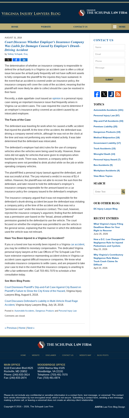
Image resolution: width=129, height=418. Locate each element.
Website (46, 26)
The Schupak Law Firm (41, 406)
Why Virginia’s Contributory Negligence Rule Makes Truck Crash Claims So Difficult (108, 259)
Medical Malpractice (107, 137)
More (122, 26)
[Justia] (111, 94)
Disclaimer (51, 355)
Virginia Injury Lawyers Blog (31, 14)
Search (123, 191)
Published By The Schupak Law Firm (102, 12)
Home (14, 26)
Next (30, 328)
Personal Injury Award (107, 159)
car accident (77, 244)
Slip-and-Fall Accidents (108, 121)
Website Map (85, 355)
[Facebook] (97, 94)
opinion (56, 98)
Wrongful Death (104, 154)
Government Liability (107, 143)
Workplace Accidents (107, 170)
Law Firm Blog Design (110, 407)
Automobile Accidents (24, 311)
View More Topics (103, 176)
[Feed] (118, 94)
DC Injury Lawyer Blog (106, 209)
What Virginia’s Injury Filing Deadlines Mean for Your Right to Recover (108, 227)
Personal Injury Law (68, 311)
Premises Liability (105, 126)
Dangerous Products (45, 311)
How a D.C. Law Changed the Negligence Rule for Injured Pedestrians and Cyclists (109, 242)
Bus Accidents (103, 165)
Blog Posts (102, 355)
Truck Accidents (105, 148)
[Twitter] (104, 94)
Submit (109, 80)
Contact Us (80, 26)
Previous (11, 328)
